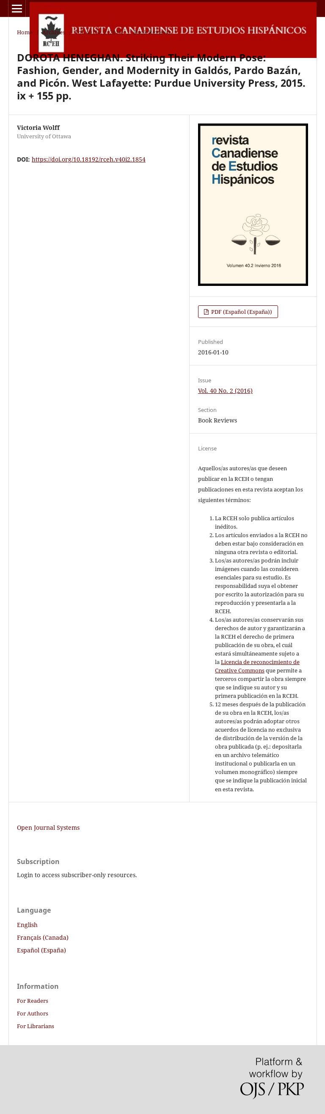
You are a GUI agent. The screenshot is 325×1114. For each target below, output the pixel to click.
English (27, 925)
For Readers (32, 1000)
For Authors (32, 1013)
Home (25, 32)
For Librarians (35, 1026)
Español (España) (41, 950)
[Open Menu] (16, 8)
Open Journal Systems (48, 827)
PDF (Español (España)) (241, 312)
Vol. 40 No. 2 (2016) (99, 32)
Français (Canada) (43, 937)
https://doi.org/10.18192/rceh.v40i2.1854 (89, 159)
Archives (53, 32)
